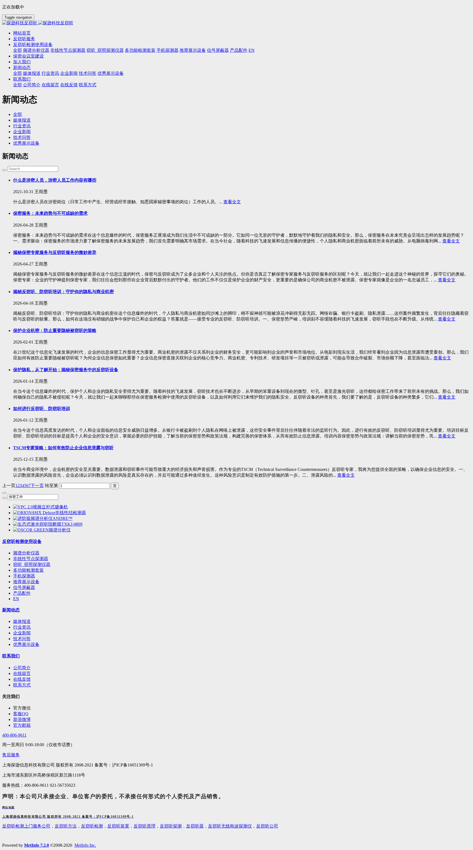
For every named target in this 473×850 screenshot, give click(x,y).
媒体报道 (22, 120)
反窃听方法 (66, 826)
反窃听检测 (92, 826)
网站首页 (22, 33)
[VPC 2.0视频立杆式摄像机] (40, 507)
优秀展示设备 (26, 143)
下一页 (37, 485)
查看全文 (232, 201)
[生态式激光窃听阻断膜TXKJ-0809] (47, 524)
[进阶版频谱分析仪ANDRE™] (43, 518)
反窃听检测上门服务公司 (26, 826)
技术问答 (22, 137)
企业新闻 (22, 131)
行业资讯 (22, 126)
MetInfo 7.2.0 (36, 845)
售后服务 (11, 754)
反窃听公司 (267, 826)
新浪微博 (22, 719)
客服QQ (20, 713)
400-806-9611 (14, 735)
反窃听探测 (171, 826)
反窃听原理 (144, 826)
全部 (17, 50)
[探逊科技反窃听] (236, 23)
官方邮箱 (22, 725)
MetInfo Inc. (85, 845)
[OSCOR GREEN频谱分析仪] (42, 530)
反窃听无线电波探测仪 (230, 826)
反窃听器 (195, 826)
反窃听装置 (118, 826)
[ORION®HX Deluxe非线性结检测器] (49, 512)
